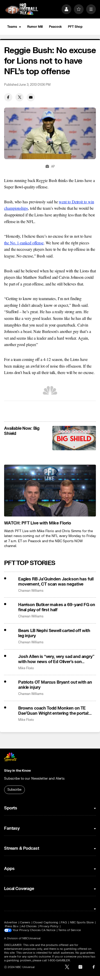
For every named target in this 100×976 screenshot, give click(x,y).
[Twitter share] (19, 97)
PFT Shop (75, 27)
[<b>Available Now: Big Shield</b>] (74, 438)
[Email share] (31, 97)
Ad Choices (29, 926)
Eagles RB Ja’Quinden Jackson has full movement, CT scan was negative (56, 582)
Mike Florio (26, 668)
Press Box (11, 926)
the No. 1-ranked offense (24, 242)
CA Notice (48, 930)
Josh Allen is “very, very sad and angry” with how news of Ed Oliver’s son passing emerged (56, 659)
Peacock (55, 27)
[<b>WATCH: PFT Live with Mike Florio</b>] (50, 490)
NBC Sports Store (82, 922)
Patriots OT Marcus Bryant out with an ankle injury (55, 685)
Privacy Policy (48, 926)
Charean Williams (30, 591)
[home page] (21, 9)
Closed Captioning (45, 922)
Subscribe (14, 790)
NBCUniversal (31, 938)
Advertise (10, 922)
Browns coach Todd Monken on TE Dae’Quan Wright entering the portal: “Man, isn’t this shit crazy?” (53, 711)
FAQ (64, 922)
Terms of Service (69, 930)
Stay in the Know (17, 771)
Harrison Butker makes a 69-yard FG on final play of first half (56, 607)
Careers (25, 922)
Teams (12, 27)
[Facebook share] (8, 97)
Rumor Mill (35, 27)
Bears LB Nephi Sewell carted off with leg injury (54, 633)
